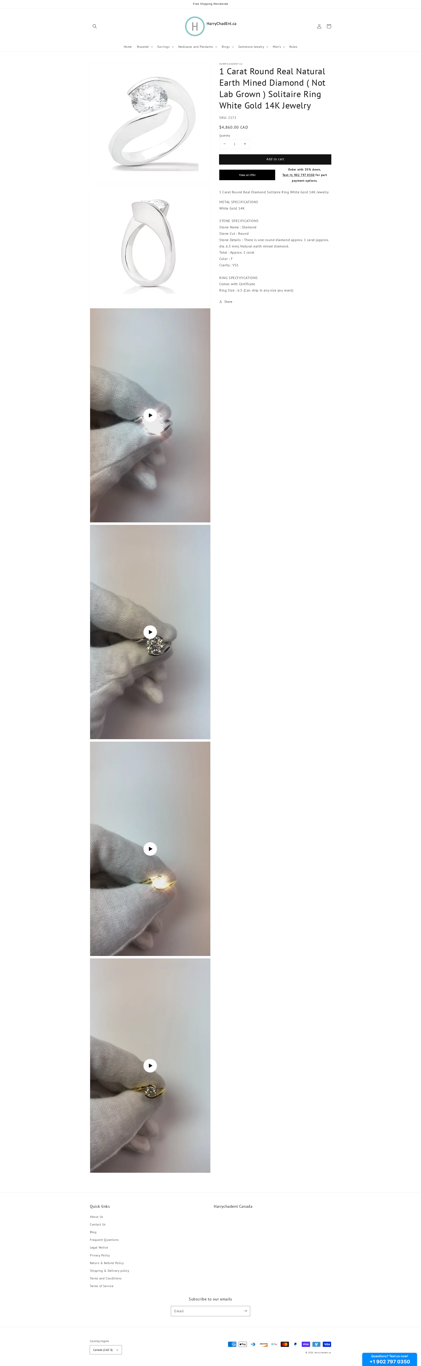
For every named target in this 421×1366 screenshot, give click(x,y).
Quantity (224, 135)
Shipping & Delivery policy (109, 1271)
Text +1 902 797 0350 (298, 175)
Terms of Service (102, 1286)
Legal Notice (99, 1247)
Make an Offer (247, 175)
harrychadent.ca (322, 1352)
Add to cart (275, 159)
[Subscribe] (245, 1311)
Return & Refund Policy (107, 1263)
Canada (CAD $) (103, 1350)
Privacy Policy (100, 1255)
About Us (96, 1217)
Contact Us (98, 1224)
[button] (95, 26)
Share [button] (228, 301)
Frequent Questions (104, 1240)
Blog (93, 1232)
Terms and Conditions (106, 1278)
